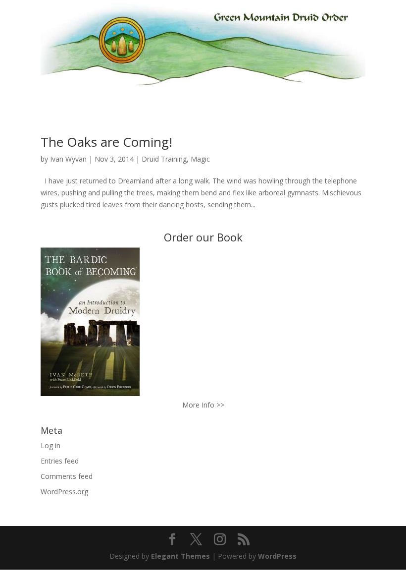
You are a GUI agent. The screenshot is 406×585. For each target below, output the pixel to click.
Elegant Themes (180, 556)
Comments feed (67, 476)
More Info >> (203, 405)
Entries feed (60, 461)
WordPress (277, 556)
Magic (200, 159)
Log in (50, 445)
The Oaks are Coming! (106, 142)
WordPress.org (64, 491)
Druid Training (164, 159)
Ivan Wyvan (68, 159)
